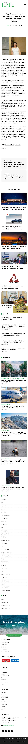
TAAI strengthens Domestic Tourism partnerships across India (13, 287)
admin (12, 25)
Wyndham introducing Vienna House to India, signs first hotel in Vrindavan (13, 348)
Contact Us (4, 649)
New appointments (6, 552)
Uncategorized (5, 590)
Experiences (4, 378)
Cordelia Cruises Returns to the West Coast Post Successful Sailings (13, 247)
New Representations (7, 555)
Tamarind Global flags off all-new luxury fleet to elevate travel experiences (12, 228)
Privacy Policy (21, 742)
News (8, 404)
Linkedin (11, 731)
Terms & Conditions (8, 742)
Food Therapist (5, 534)
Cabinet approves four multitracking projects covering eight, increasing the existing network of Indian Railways (13, 326)
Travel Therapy (20, 378)
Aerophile (4, 404)
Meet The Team (5, 642)
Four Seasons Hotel (9, 144)
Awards (3, 505)
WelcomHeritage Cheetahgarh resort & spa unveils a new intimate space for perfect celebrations (13, 208)
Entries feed (4, 602)
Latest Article (12, 378)
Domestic (3, 430)
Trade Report (8, 458)
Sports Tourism (5, 574)
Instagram (8, 731)
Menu (25, 4)
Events (3, 527)
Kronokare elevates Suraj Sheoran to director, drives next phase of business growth (13, 341)
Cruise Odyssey (5, 515)
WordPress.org (5, 608)
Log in (3, 599)
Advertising (4, 644)
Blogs (3, 509)
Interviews (4, 543)
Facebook (2, 731)
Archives (3, 709)
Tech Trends (4, 577)
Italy (2, 546)
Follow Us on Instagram (14, 635)
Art (2, 502)
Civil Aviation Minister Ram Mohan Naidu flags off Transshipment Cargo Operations (13, 334)
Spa (2, 571)
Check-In (3, 512)
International (5, 540)
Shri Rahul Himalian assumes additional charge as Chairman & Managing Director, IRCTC (12, 267)
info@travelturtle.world (8, 725)
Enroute (3, 524)
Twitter (5, 731)
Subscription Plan (5, 651)
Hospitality (4, 537)
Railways (3, 565)
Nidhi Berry (17, 144)
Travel (3, 584)
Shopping (4, 568)
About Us (3, 647)
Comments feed (5, 605)
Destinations (5, 518)
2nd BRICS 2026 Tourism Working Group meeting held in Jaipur (11, 318)
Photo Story (5, 562)
